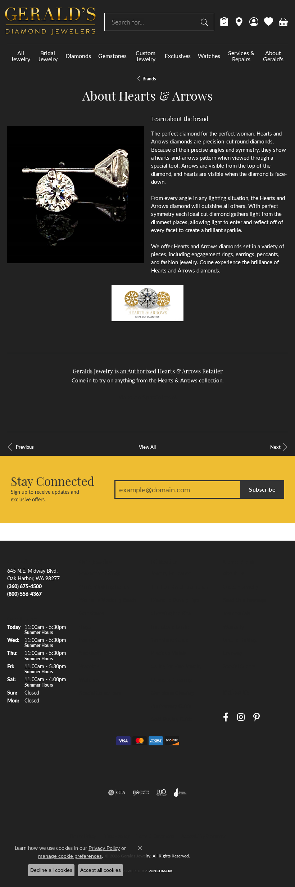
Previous (25, 447)
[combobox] (151, 22)
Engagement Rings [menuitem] (99, 573)
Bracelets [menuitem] (89, 666)
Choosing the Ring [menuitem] (171, 613)
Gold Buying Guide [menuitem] (171, 719)
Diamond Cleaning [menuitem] (171, 679)
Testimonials (236, 613)
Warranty (233, 626)
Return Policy (83, 836)
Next (275, 447)
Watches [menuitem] (89, 679)
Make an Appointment (147, 396)
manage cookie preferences (70, 856)
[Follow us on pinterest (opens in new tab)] (256, 717)
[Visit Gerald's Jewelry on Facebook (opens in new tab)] (225, 717)
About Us (233, 573)
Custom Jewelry (145, 56)
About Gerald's (273, 56)
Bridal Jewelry (48, 56)
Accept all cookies (100, 870)
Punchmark (161, 870)
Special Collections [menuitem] (100, 692)
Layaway (232, 652)
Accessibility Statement (203, 836)
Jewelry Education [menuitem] (171, 573)
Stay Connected (52, 481)
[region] (75, 194)
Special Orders (239, 666)
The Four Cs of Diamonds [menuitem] (179, 586)
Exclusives (178, 55)
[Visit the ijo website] (141, 792)
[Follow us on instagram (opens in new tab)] (241, 717)
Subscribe (262, 489)
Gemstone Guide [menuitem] (169, 639)
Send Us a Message (244, 599)
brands (149, 78)
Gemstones (112, 55)
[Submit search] (205, 22)
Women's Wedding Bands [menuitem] (107, 599)
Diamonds (78, 55)
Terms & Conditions (155, 836)
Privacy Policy (116, 836)
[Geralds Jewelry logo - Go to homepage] (50, 22)
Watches (209, 55)
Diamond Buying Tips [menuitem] (175, 599)
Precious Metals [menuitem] (168, 652)
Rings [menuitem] (85, 626)
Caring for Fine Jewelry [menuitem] (176, 666)
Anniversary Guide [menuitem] (171, 705)
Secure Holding (240, 639)
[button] (253, 22)
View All (147, 447)
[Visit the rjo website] (161, 792)
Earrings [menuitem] (88, 639)
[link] (224, 22)
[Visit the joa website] (180, 792)
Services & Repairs (241, 56)
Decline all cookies (51, 870)
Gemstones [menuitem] (91, 613)
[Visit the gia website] (117, 792)
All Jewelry (20, 56)
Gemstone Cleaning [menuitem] (172, 692)
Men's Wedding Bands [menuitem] (104, 586)
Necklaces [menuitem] (90, 652)
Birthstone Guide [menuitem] (170, 626)
